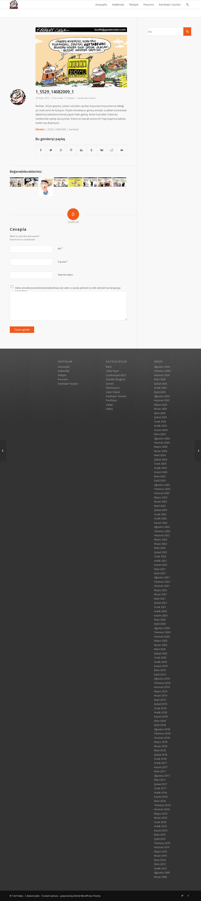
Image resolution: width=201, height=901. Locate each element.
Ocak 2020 (160, 657)
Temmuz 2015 (162, 843)
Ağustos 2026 (162, 366)
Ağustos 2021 (162, 577)
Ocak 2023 (160, 514)
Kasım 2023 (160, 472)
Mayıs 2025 (160, 404)
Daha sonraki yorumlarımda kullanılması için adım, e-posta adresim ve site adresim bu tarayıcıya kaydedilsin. (68, 289)
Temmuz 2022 (162, 531)
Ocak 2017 (160, 788)
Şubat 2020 (160, 653)
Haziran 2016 (162, 809)
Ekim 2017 (160, 771)
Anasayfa (101, 4)
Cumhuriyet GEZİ (116, 375)
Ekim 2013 (160, 864)
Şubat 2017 (160, 784)
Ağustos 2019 (162, 678)
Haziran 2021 (162, 586)
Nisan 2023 (160, 501)
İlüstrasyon (113, 387)
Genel (109, 383)
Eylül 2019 (160, 674)
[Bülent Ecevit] (46, 186)
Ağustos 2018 (162, 729)
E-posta (63, 261)
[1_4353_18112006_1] (32, 182)
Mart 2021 (160, 598)
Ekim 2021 (160, 569)
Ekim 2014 (160, 860)
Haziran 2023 (162, 493)
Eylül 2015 (160, 839)
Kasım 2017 (160, 767)
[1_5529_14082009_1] (81, 57)
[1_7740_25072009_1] (105, 182)
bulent (92, 98)
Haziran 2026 (162, 375)
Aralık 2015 (160, 826)
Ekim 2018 (160, 721)
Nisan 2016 (160, 817)
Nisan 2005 (160, 877)
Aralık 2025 (160, 387)
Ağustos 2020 (162, 628)
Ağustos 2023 (162, 485)
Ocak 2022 (160, 556)
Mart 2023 (160, 506)
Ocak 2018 (160, 758)
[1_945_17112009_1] (17, 182)
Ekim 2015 (160, 834)
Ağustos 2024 (162, 438)
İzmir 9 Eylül (113, 392)
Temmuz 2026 (162, 371)
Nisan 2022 (160, 544)
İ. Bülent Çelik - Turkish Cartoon (41, 895)
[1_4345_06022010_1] (119, 182)
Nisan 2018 (160, 746)
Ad (60, 248)
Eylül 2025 (160, 392)
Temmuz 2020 (162, 632)
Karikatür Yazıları (170, 4)
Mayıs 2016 (160, 813)
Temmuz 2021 (162, 581)
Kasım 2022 (160, 522)
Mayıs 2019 (160, 691)
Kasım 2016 (160, 796)
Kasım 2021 (160, 565)
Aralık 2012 (160, 868)
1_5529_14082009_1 (55, 92)
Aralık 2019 (160, 662)
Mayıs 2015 (160, 851)
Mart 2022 (160, 548)
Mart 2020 (160, 649)
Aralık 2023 (160, 468)
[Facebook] (188, 896)
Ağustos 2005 (162, 872)
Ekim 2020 (160, 619)
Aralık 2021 (160, 560)
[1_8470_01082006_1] (75, 182)
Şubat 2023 (160, 510)
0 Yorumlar (57, 98)
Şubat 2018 (160, 754)
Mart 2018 (160, 750)
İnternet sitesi (65, 274)
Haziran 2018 (162, 737)
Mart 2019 (160, 700)
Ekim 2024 (160, 434)
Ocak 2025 (160, 421)
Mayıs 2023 (160, 497)
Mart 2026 (160, 379)
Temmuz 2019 (162, 683)
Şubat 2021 (160, 602)
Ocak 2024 (160, 463)
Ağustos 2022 (162, 527)
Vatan (71, 98)
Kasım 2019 (160, 666)
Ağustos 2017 (162, 775)
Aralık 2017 (160, 763)
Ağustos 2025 (162, 396)
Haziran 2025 (162, 400)
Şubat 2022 (160, 552)
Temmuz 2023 (162, 489)
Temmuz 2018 (162, 733)
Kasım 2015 (160, 830)
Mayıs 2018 (160, 742)
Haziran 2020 (162, 636)
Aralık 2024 (160, 425)
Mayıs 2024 (160, 446)
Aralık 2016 (160, 792)
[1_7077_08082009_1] (3, 450)
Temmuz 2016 (162, 805)
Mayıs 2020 (160, 640)
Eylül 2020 (160, 623)
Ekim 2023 (160, 476)
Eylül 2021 (160, 573)
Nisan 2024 (160, 451)
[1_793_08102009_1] (61, 182)
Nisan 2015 (160, 855)
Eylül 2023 (160, 480)
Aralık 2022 (160, 518)
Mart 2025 (160, 413)
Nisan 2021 (160, 594)
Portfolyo (111, 400)
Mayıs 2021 (160, 590)
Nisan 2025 (160, 409)
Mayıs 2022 (160, 539)
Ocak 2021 (160, 607)
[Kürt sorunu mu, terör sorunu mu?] (198, 450)
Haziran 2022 (162, 535)
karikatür (74, 129)
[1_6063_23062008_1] (90, 182)
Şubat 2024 (160, 459)
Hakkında (118, 4)
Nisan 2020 (160, 645)
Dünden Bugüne (115, 379)
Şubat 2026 (160, 383)
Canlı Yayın (112, 371)
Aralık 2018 (160, 712)
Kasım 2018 (160, 716)
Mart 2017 (160, 780)
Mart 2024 (160, 455)
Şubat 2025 (160, 417)
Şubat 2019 (160, 704)
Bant (108, 366)
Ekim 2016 (160, 801)
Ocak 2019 (160, 708)
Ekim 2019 (160, 670)
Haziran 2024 (162, 442)
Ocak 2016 (160, 822)
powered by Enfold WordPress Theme (80, 895)
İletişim (133, 4)
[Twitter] (182, 896)
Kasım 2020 (160, 615)
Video (109, 409)
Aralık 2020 (160, 611)
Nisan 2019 (160, 695)
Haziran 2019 (162, 687)
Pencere (148, 4)
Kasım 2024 (160, 430)
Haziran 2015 (162, 847)
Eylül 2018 (160, 725)
